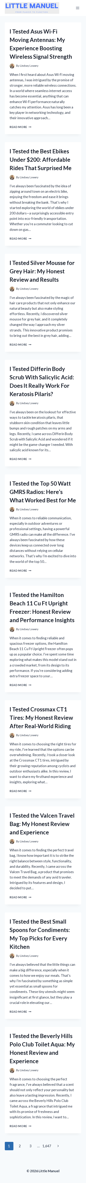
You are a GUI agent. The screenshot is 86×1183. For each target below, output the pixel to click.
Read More (20, 127)
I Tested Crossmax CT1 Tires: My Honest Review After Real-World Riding (41, 717)
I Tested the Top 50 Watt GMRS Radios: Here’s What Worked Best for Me (43, 492)
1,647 (46, 1146)
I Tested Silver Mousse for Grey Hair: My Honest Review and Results (42, 271)
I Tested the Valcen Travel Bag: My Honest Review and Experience (42, 824)
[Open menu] (77, 8)
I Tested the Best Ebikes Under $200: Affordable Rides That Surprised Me (41, 159)
